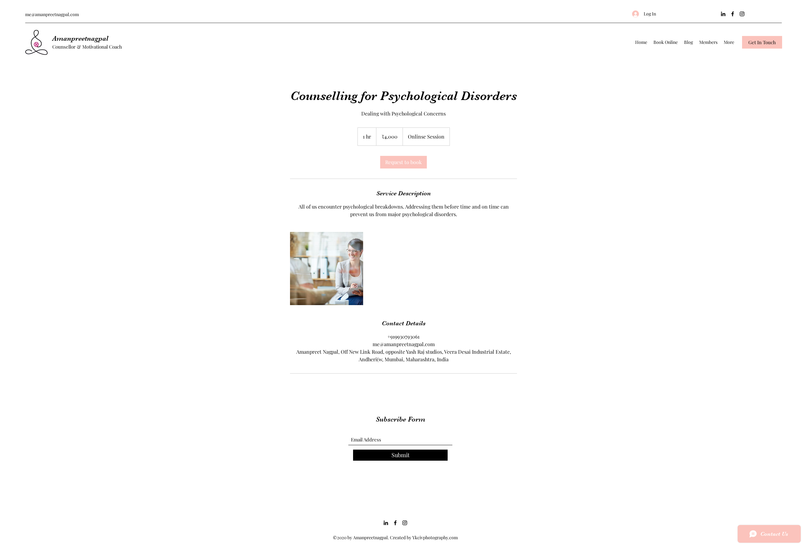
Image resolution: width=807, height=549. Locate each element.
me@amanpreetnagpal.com (52, 14)
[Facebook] (732, 14)
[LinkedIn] (723, 14)
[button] (762, 42)
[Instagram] (742, 14)
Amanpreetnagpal (80, 38)
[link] (403, 162)
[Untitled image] (326, 268)
